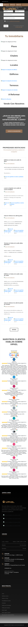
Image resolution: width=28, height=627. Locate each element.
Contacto (4, 603)
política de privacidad (14, 21)
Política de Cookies (6, 607)
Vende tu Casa (5, 598)
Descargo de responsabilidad (8, 614)
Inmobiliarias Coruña (6, 600)
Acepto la (12, 21)
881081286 (7, 553)
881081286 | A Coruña (6, 4)
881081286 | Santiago (12, 4)
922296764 (7, 563)
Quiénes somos (5, 596)
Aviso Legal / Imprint (6, 612)
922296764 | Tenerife (18, 4)
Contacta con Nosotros (14, 131)
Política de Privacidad (6, 605)
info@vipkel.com (5, 1)
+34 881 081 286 (18, 27)
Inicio (3, 593)
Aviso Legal (4, 610)
